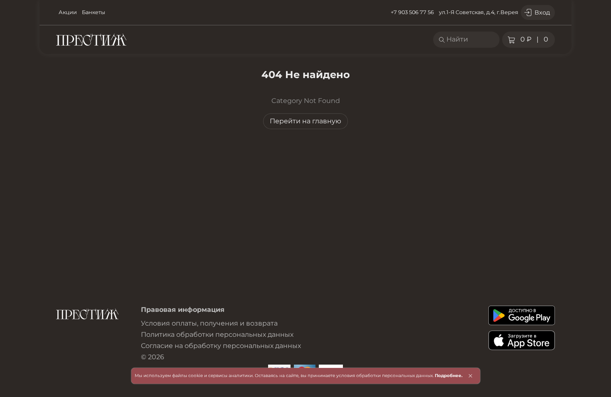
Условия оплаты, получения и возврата (209, 323)
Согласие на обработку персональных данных (221, 346)
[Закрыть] (470, 376)
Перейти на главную (305, 121)
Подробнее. (449, 375)
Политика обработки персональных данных (217, 334)
